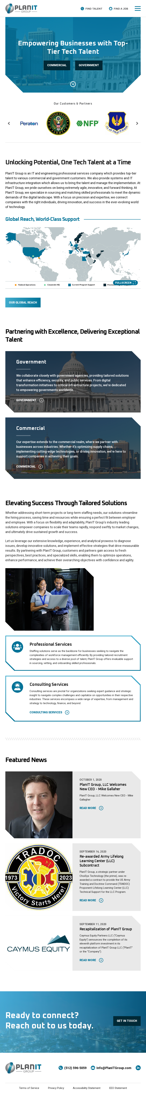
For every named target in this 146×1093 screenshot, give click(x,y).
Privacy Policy (56, 1088)
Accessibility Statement (86, 1088)
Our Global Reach (23, 302)
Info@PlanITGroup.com (114, 1068)
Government (89, 65)
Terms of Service (29, 1088)
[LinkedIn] (138, 1067)
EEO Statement (118, 1088)
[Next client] (137, 123)
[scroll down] (73, 84)
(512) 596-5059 (75, 1068)
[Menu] (138, 8)
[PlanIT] (21, 8)
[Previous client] (9, 123)
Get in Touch (127, 1021)
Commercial (57, 65)
